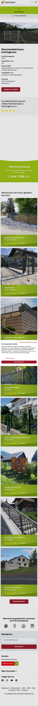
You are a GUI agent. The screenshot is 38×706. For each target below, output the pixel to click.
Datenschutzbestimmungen (28, 342)
